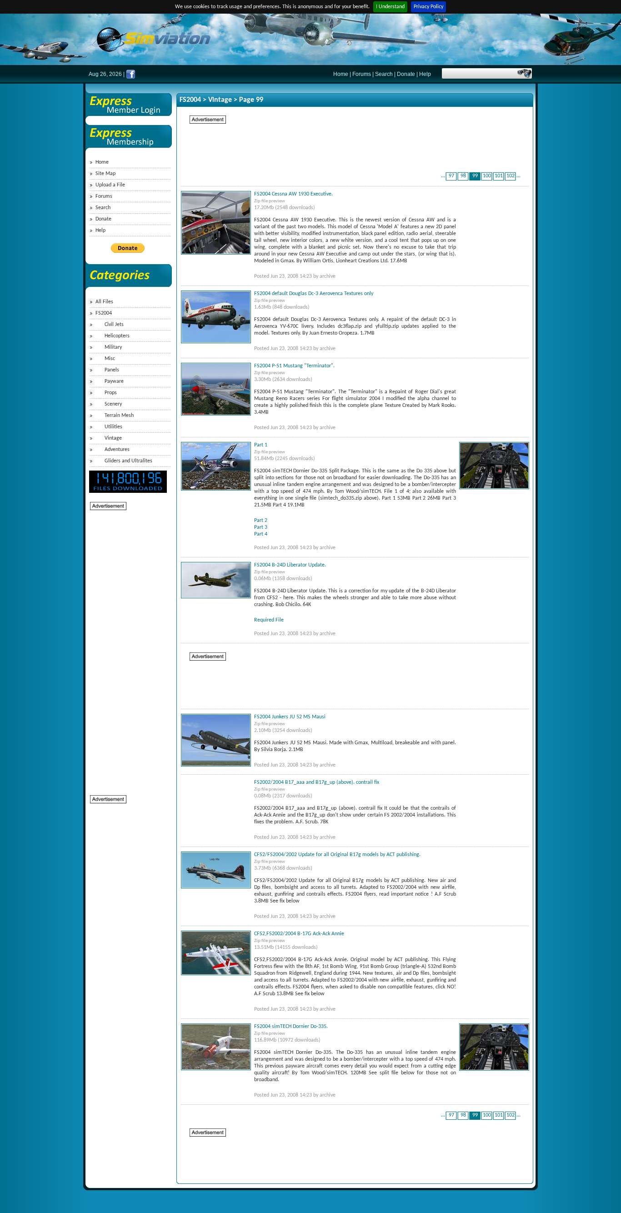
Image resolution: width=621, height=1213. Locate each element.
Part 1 (260, 445)
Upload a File (110, 185)
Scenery (113, 404)
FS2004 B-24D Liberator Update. (290, 565)
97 (451, 176)
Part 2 (260, 520)
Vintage (113, 438)
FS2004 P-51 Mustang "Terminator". (294, 366)
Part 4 (260, 534)
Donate (406, 74)
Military (113, 347)
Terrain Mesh (119, 415)
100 (487, 176)
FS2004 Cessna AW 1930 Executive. (293, 194)
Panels (112, 370)
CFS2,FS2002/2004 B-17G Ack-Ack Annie (299, 934)
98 (463, 176)
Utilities (113, 427)
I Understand (390, 7)
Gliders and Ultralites (128, 461)
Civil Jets (114, 324)
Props (111, 393)
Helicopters (117, 336)
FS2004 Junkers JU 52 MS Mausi (290, 717)
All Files (104, 302)
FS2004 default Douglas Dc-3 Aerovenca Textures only (313, 293)
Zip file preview (269, 201)
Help (425, 74)
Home (340, 74)
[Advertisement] (126, 647)
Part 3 (260, 527)
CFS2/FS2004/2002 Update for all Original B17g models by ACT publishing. (337, 854)
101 (499, 176)
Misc (110, 358)
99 (475, 176)
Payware (114, 381)
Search (384, 74)
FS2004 (103, 313)
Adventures (117, 449)
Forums (361, 74)
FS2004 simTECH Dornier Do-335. (291, 1026)
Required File (269, 620)
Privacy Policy (428, 7)
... (443, 176)
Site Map (105, 173)
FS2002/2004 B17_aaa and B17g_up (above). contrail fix (316, 782)
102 (510, 176)
